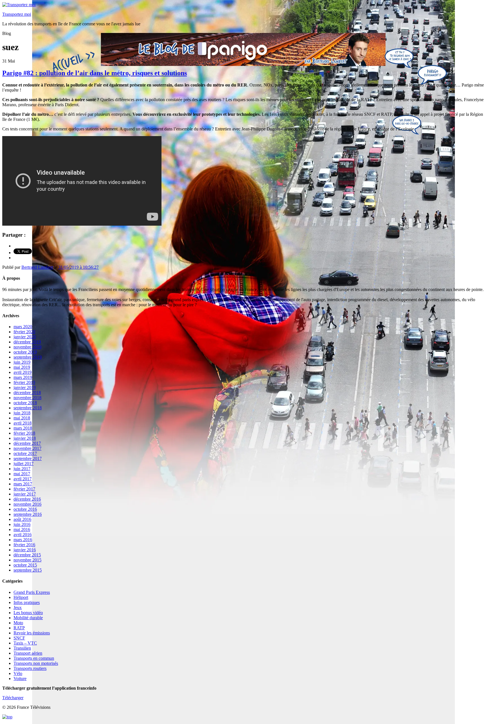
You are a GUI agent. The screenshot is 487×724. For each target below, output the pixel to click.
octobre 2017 (25, 453)
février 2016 (24, 544)
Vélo (18, 673)
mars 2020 (23, 326)
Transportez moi (16, 14)
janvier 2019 (25, 387)
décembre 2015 (27, 554)
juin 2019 (22, 362)
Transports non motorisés (36, 663)
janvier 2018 (25, 438)
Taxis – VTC (25, 643)
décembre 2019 (27, 341)
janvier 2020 (25, 336)
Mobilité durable (28, 617)
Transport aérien (28, 653)
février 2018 (24, 433)
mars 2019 (23, 377)
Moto (18, 622)
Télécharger (12, 697)
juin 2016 (22, 524)
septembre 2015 (28, 570)
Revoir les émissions (32, 632)
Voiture (20, 678)
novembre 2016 (27, 504)
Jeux (18, 607)
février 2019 (24, 382)
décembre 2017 (27, 443)
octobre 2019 (25, 352)
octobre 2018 (25, 402)
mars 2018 (23, 428)
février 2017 (24, 489)
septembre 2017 (28, 458)
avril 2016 (23, 534)
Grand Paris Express (32, 592)
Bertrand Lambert (37, 267)
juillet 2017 (24, 463)
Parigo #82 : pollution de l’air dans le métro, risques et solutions (94, 73)
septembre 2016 (28, 514)
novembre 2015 (27, 560)
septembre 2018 (28, 407)
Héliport (21, 597)
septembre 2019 (28, 357)
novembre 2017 (27, 448)
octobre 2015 (25, 565)
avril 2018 (23, 423)
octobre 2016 (25, 509)
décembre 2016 (27, 499)
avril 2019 (23, 372)
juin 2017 (22, 468)
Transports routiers (30, 668)
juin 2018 (22, 412)
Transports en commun (34, 658)
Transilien (22, 648)
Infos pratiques (27, 602)
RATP (19, 627)
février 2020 (24, 331)
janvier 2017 (25, 494)
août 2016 (22, 519)
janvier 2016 (25, 549)
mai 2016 (22, 529)
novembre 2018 (27, 397)
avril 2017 (23, 478)
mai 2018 (22, 418)
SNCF (19, 638)
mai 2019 (22, 367)
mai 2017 (22, 473)
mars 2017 (23, 483)
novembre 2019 (27, 347)
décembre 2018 (27, 392)
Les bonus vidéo (28, 612)
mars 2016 (23, 539)
